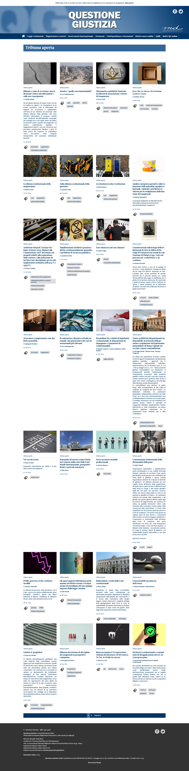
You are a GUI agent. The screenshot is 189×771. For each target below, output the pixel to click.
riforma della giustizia (37, 201)
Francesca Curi (102, 660)
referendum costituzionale (39, 150)
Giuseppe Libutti (139, 351)
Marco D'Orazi (29, 463)
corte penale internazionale (112, 263)
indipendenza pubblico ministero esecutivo (41, 281)
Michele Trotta (150, 351)
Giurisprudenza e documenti (120, 36)
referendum (122, 618)
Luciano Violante (30, 268)
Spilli (158, 36)
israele (85, 103)
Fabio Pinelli (65, 591)
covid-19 (143, 690)
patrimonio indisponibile (147, 426)
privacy (106, 111)
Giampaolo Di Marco (31, 344)
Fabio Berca (64, 470)
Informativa (129, 3)
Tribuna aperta (27, 87)
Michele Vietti (29, 189)
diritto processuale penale (154, 105)
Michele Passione (139, 586)
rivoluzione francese (146, 304)
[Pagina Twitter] (181, 11)
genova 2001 (112, 669)
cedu (141, 105)
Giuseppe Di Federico (67, 660)
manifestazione (71, 275)
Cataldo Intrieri (29, 99)
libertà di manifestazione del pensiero (78, 271)
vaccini (151, 693)
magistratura (45, 147)
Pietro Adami (102, 586)
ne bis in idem (144, 109)
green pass (152, 690)
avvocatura (34, 147)
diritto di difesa (153, 297)
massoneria (123, 108)
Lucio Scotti (101, 99)
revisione (155, 109)
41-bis (142, 547)
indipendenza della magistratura (40, 277)
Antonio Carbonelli (31, 586)
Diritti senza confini (144, 36)
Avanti (97, 715)
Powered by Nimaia (94, 763)
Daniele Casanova (103, 349)
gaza (68, 103)
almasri (106, 259)
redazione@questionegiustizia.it (53, 750)
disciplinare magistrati (74, 672)
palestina (70, 106)
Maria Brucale (150, 586)
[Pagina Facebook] (175, 11)
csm (32, 198)
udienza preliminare (73, 603)
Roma (160, 426)
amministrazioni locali (147, 422)
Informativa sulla (31, 755)
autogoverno (71, 669)
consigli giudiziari (46, 705)
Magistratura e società (56, 36)
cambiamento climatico (74, 264)
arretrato (33, 608)
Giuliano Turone (139, 97)
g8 (104, 669)
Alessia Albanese (103, 465)
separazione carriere (37, 289)
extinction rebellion (73, 268)
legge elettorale (108, 359)
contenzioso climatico (74, 358)
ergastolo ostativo (145, 595)
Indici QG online (170, 36)
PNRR (41, 608)
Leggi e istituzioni (35, 36)
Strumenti (100, 36)
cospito (149, 547)
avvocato (143, 297)
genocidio (76, 103)
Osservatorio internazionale (80, 36)
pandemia (143, 693)
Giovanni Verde (66, 189)
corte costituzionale (110, 618)
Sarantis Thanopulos (140, 197)
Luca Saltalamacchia (67, 94)
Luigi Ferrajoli (138, 465)
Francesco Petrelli (30, 655)
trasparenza (115, 111)
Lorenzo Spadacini (115, 349)
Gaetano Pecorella (139, 263)
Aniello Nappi (102, 251)
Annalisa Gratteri (66, 256)
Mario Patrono (102, 187)
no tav (121, 669)
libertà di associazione (110, 108)
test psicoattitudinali (146, 214)
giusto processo (145, 301)
